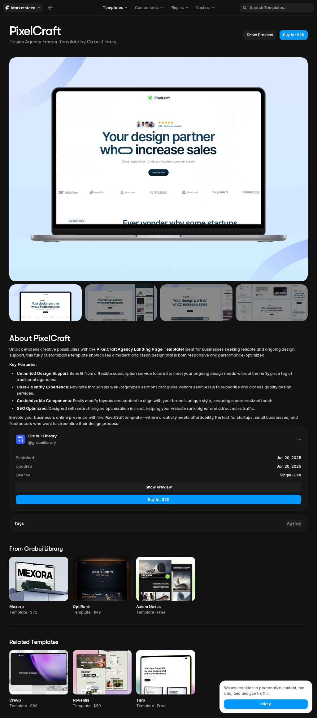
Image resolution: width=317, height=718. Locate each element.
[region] (158, 169)
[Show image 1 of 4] (45, 302)
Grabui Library (102, 42)
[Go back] (50, 7)
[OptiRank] (102, 586)
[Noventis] (102, 679)
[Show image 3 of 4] (196, 302)
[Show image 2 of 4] (121, 302)
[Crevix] (38, 679)
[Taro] (165, 679)
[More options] (299, 439)
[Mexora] (38, 586)
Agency (294, 523)
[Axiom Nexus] (165, 586)
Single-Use (290, 475)
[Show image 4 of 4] (272, 302)
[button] (259, 35)
